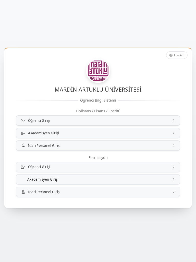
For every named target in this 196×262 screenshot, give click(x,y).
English (178, 55)
